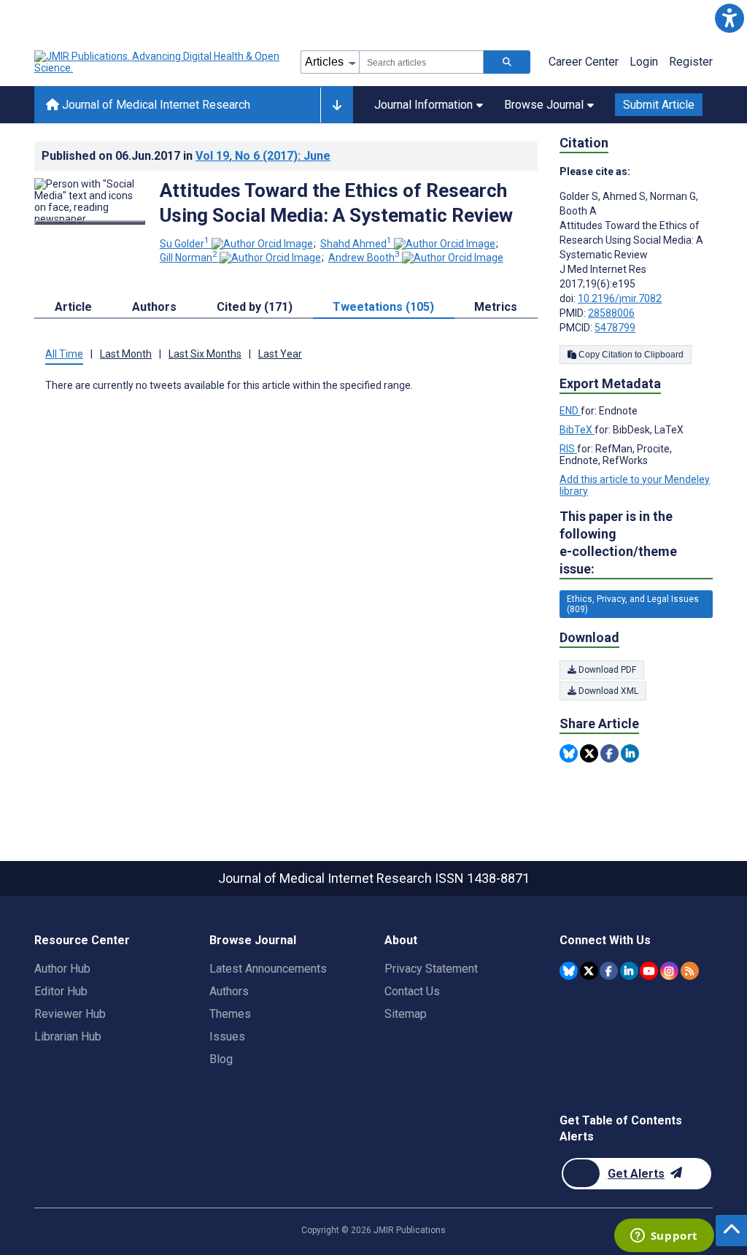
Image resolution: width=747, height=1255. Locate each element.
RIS (568, 449)
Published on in (186, 156)
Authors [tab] (154, 307)
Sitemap (405, 1014)
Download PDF (606, 670)
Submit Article (658, 105)
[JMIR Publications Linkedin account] (629, 971)
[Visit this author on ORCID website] (262, 244)
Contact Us (412, 991)
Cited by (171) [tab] (255, 307)
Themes (230, 1014)
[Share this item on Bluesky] (569, 753)
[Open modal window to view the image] (89, 222)
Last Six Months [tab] (205, 354)
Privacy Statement (431, 969)
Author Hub (62, 969)
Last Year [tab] (280, 354)
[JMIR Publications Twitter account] (589, 971)
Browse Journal (544, 105)
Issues (227, 1036)
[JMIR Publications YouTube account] (649, 971)
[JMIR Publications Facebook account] (609, 971)
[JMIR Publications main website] (158, 62)
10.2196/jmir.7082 (620, 298)
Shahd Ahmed (356, 244)
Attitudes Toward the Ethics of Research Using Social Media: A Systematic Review (336, 202)
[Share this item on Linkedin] (630, 753)
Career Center (584, 62)
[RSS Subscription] (690, 971)
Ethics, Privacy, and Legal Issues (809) (633, 604)
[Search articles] (507, 62)
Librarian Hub (67, 1036)
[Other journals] (336, 105)
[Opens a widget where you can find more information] (664, 1237)
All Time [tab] (64, 354)
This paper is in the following (618, 542)
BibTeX (577, 430)
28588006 (611, 313)
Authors (229, 991)
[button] (729, 17)
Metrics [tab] (495, 307)
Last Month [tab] (126, 354)
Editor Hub (61, 991)
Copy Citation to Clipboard (630, 355)
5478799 (615, 327)
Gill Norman (188, 257)
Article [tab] (73, 307)
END (570, 411)
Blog (221, 1059)
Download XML (607, 691)
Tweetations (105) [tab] (383, 307)
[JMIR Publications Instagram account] (669, 971)
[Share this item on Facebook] (609, 753)
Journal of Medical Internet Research (154, 105)
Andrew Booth (364, 257)
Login (644, 62)
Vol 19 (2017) (263, 156)
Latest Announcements (268, 969)
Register (691, 62)
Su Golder (184, 244)
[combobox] (421, 62)
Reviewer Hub (70, 1014)
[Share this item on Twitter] (589, 753)
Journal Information (423, 105)
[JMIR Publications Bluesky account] (569, 971)
